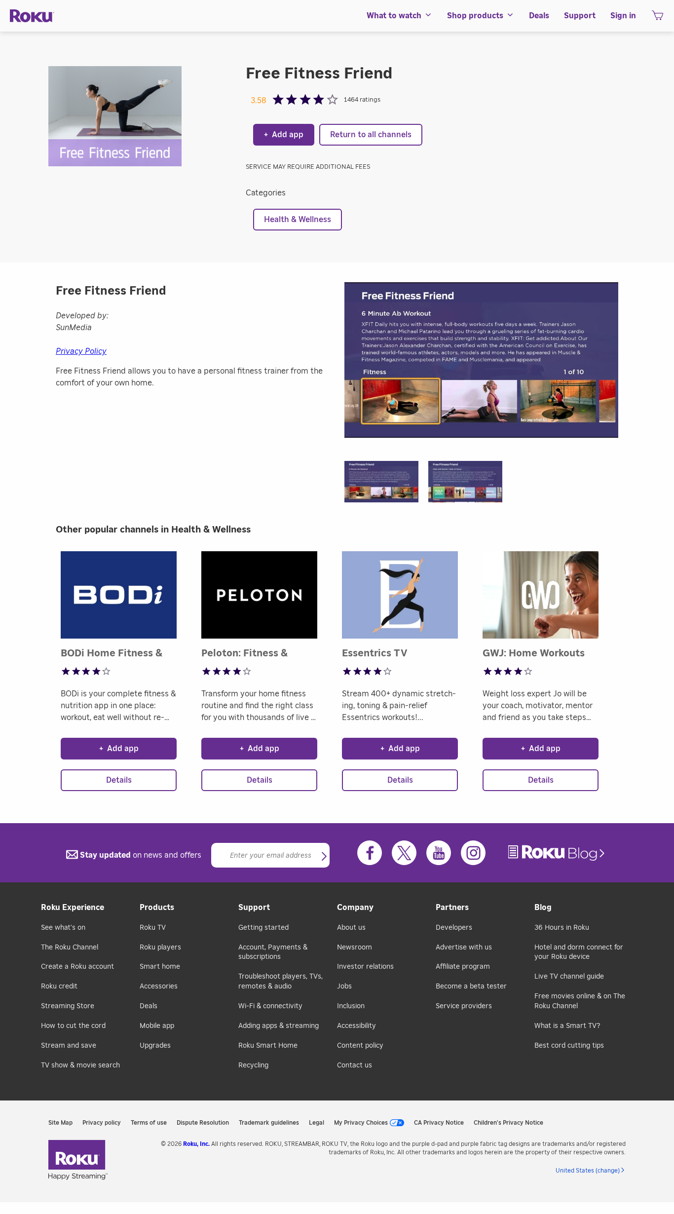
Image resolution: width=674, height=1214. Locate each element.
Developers (454, 927)
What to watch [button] (394, 16)
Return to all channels (371, 135)
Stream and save (68, 1045)
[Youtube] (438, 852)
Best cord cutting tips (569, 1045)
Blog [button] (543, 907)
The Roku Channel (69, 947)
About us (351, 927)
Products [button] (157, 907)
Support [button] (580, 16)
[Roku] (32, 16)
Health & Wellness (297, 220)
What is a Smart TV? (567, 1026)
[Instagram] (473, 852)
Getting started (263, 927)
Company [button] (355, 907)
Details (119, 780)
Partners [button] (452, 907)
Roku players (160, 947)
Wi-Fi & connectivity (270, 1006)
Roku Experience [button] (72, 907)
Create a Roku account (77, 966)
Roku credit (59, 986)
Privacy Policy (81, 351)
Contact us (354, 1065)
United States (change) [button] (588, 1171)
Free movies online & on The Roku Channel (579, 1001)
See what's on (63, 927)
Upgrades (155, 1045)
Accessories (159, 986)
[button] (386, 485)
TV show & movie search (80, 1065)
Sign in (623, 16)
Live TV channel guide (569, 976)
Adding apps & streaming (278, 1026)
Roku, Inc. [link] (196, 1144)
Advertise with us (464, 947)
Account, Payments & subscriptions (272, 952)
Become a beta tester (471, 986)
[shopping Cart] (657, 18)
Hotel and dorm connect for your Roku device (578, 952)
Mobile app (157, 1026)
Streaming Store (67, 1006)
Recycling (253, 1065)
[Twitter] (404, 852)
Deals (148, 1006)
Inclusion (351, 1006)
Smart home (160, 966)
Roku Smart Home (268, 1045)
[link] (557, 853)
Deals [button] (539, 16)
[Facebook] (369, 852)
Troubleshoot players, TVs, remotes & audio (280, 981)
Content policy (360, 1045)
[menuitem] (399, 16)
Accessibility (356, 1026)
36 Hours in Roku (561, 927)
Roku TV (153, 927)
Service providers (464, 1006)
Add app (283, 135)
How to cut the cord (73, 1026)
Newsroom (354, 947)
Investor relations (365, 966)
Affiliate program (463, 966)
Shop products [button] (475, 16)
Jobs (344, 986)
